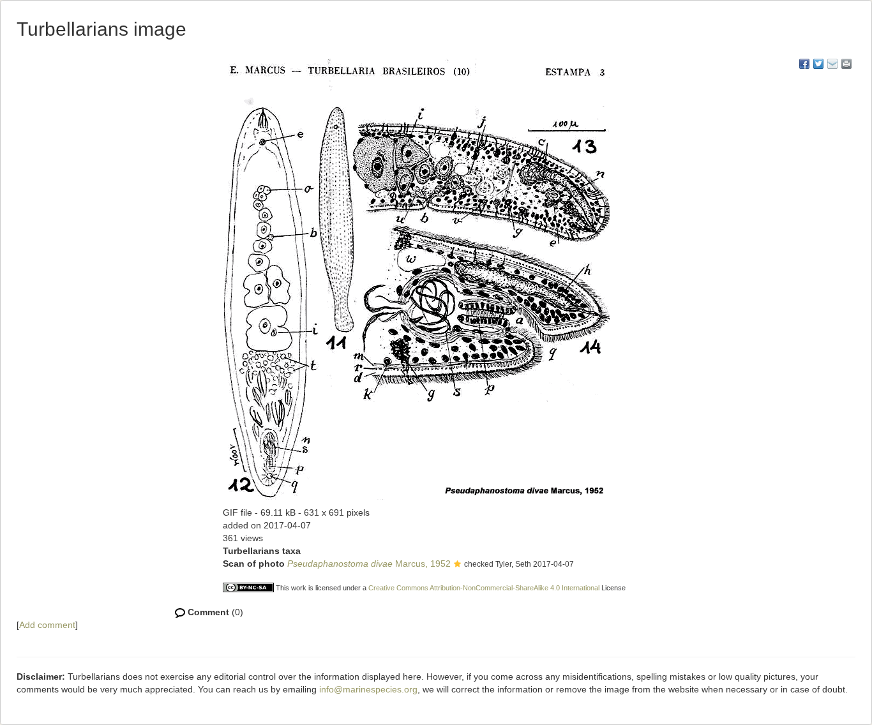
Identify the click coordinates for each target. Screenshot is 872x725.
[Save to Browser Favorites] (832, 64)
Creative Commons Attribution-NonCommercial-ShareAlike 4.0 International (483, 588)
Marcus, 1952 (369, 563)
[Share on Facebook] (804, 64)
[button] (457, 565)
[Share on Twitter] (818, 64)
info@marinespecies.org (368, 689)
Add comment (47, 625)
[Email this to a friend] (846, 64)
